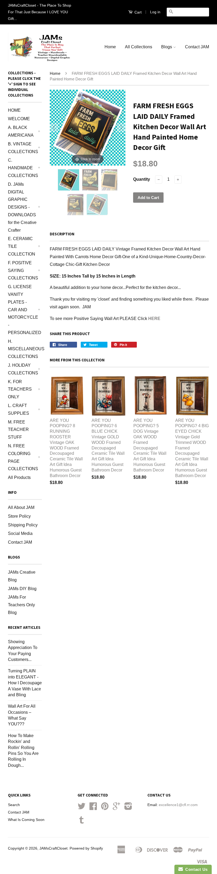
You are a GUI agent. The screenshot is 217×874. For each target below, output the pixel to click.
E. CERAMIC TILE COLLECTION (21, 246)
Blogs (167, 47)
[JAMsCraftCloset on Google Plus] (116, 808)
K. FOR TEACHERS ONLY (20, 389)
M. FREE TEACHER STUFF (18, 430)
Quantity (141, 179)
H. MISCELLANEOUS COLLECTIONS (22, 349)
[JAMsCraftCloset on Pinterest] (105, 808)
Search (14, 805)
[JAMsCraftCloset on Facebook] (93, 808)
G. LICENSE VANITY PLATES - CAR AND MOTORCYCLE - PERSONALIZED (22, 309)
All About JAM (21, 507)
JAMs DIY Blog (22, 588)
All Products (19, 477)
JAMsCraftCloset (53, 848)
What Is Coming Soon (26, 820)
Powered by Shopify (86, 848)
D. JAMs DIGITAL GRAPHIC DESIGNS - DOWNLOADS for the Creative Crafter (22, 207)
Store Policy (19, 516)
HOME (14, 110)
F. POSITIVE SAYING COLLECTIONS (22, 270)
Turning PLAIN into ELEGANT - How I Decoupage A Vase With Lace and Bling (25, 683)
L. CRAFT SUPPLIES (18, 409)
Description (62, 233)
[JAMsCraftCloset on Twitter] (81, 808)
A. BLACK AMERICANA (21, 131)
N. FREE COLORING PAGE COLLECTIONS (22, 457)
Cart (137, 12)
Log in (155, 12)
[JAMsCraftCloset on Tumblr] (81, 822)
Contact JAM (197, 47)
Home (110, 47)
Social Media (20, 533)
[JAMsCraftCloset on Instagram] (128, 808)
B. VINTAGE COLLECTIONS (22, 148)
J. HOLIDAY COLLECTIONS (22, 369)
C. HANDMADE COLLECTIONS (22, 168)
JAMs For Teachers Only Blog (21, 605)
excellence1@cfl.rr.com (178, 805)
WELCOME (19, 118)
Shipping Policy (23, 525)
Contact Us (195, 869)
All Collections (138, 47)
